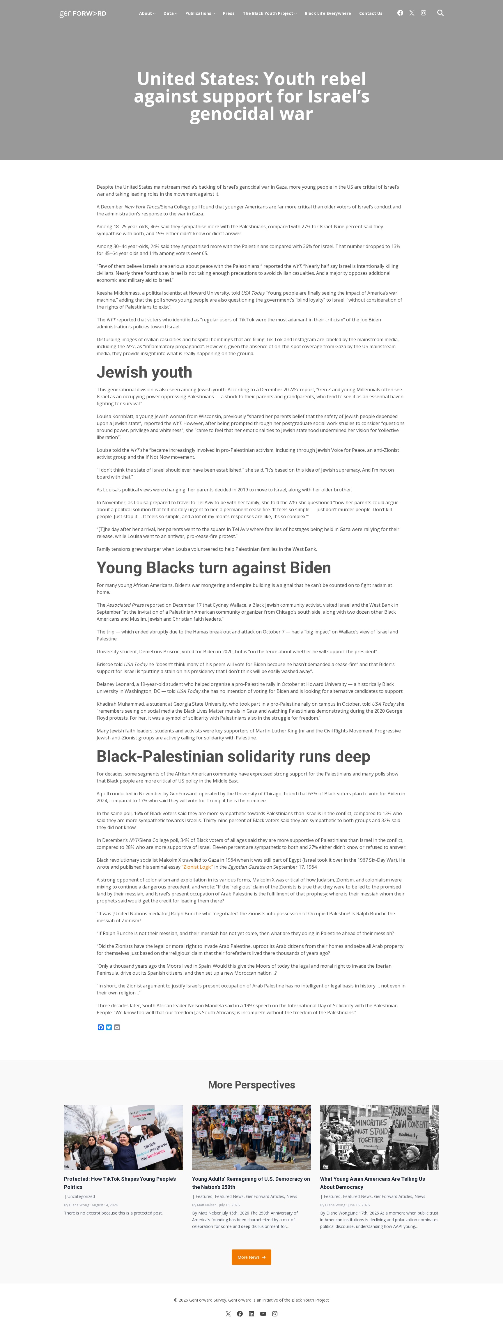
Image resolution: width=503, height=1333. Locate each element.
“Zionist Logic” (197, 867)
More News (249, 1257)
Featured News (229, 1196)
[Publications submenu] (213, 13)
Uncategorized (81, 1196)
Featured (204, 1196)
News (291, 1196)
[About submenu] (154, 13)
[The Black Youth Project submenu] (295, 13)
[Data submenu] (176, 13)
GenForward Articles (265, 1196)
